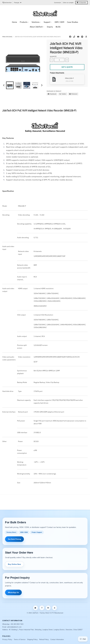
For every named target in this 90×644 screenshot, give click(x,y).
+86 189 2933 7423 (16, 624)
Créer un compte (68, 2)
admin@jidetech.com (14, 627)
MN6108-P (69, 78)
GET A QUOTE (67, 67)
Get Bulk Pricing (14, 539)
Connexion (57, 2)
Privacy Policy (7, 639)
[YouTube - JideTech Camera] (78, 36)
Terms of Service (19, 639)
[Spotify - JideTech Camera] (82, 36)
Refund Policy (44, 639)
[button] (10, 85)
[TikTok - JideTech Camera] (74, 36)
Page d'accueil (7, 36)
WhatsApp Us (13, 592)
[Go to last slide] (4, 85)
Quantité (53, 56)
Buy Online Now (14, 564)
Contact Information (57, 639)
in (48, 608)
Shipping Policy (32, 639)
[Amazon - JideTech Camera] (86, 36)
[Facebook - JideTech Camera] (70, 36)
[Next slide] (41, 85)
